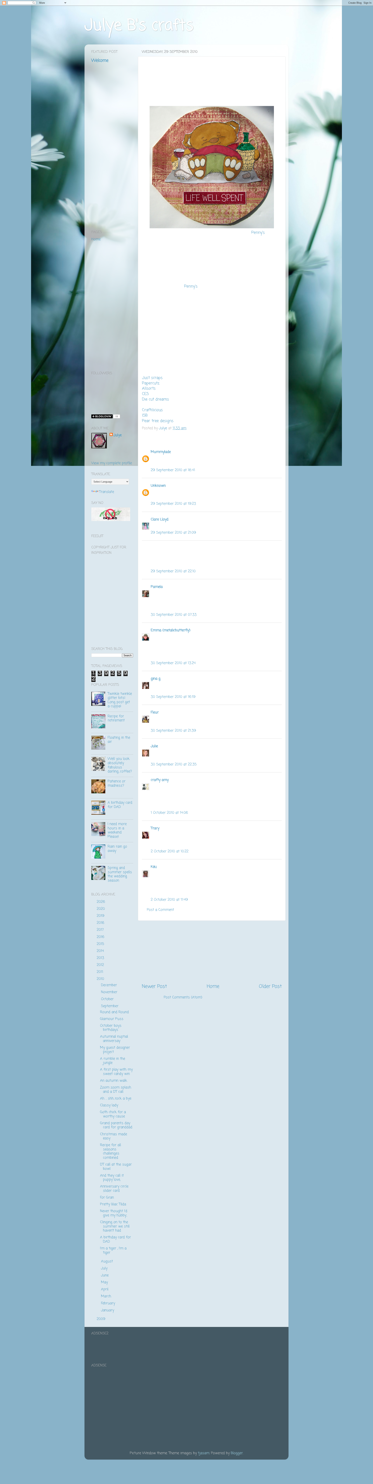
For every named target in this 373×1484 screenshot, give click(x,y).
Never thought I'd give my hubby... (113, 1213)
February (108, 1303)
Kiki (154, 867)
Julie (154, 746)
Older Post (270, 986)
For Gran (107, 1197)
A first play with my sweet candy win (116, 1072)
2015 (101, 944)
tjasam (203, 1453)
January (108, 1310)
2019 (101, 916)
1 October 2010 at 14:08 (169, 812)
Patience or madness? (116, 783)
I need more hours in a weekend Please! (117, 830)
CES (145, 394)
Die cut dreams (155, 399)
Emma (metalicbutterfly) (170, 630)
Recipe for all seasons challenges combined (110, 1151)
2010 (101, 979)
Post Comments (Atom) (183, 997)
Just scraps (152, 378)
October (108, 999)
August (107, 1261)
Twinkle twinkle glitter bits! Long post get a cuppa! (120, 700)
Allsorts (149, 389)
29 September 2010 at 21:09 (173, 532)
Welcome (99, 60)
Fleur (155, 712)
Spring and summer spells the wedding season (120, 874)
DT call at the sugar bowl (116, 1166)
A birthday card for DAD (120, 805)
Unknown (158, 485)
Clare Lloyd (159, 519)
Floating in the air (119, 740)
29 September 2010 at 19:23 (173, 503)
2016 (101, 937)
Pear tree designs (157, 421)
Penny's (258, 233)
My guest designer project (115, 1050)
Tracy (155, 828)
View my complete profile (111, 463)
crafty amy (160, 780)
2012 (101, 965)
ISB (145, 416)
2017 (101, 930)
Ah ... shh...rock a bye (115, 1098)
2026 (101, 902)
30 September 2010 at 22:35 (174, 764)
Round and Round (114, 1012)
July (105, 1268)
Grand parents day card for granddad (116, 1125)
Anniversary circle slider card (114, 1188)
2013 (101, 958)
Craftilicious (152, 410)
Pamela (157, 587)
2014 (101, 951)
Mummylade (161, 452)
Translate (106, 492)
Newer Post (154, 986)
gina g (155, 678)
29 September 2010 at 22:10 (173, 571)
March (106, 1296)
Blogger (237, 1453)
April (105, 1289)
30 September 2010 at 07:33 (174, 614)
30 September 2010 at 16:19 (173, 697)
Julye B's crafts (139, 26)
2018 (101, 923)
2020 (101, 909)
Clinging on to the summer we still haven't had (115, 1226)
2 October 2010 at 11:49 (169, 899)
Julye (117, 435)
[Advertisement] (212, 952)
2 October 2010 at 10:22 (169, 851)
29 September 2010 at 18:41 (173, 470)
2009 (101, 1319)
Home (213, 986)
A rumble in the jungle (112, 1061)
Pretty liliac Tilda (113, 1204)
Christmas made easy (113, 1136)
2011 (100, 972)
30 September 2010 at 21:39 (173, 730)
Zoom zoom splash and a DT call (115, 1089)
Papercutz (150, 383)
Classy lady (109, 1105)
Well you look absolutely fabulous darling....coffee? (120, 765)
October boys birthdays (110, 1028)
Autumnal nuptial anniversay (114, 1039)
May (105, 1282)
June (105, 1275)
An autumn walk (113, 1080)
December (109, 985)
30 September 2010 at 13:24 (173, 663)
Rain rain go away (117, 849)
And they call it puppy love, (112, 1178)
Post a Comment (160, 910)
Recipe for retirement (116, 718)
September (110, 1006)
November (110, 992)
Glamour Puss (111, 1019)
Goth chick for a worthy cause (113, 1114)
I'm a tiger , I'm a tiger (113, 1250)
